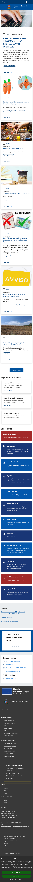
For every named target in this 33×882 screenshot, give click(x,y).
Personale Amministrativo (11, 733)
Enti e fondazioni (8, 728)
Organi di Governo (9, 720)
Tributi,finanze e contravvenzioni (15, 768)
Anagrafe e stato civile (10, 743)
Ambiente (9, 771)
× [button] (31, 858)
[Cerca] (30, 7)
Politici (5, 731)
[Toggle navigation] (3, 7)
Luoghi (5, 800)
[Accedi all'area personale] (26, 2)
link (2, 869)
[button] (16, 879)
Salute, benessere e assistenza (14, 776)
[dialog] (16, 869)
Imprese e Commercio (9, 751)
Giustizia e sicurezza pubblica (14, 766)
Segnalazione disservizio (10, 841)
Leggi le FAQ (7, 843)
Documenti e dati (8, 736)
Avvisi (7, 34)
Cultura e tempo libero (10, 746)
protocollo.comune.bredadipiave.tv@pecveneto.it (15, 826)
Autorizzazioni (10, 778)
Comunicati (7, 790)
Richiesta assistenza (9, 846)
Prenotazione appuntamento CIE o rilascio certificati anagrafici (15, 837)
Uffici (5, 726)
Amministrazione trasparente (12, 853)
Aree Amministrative (9, 723)
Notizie (8, 144)
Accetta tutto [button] (16, 872)
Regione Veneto (6, 2)
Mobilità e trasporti (9, 756)
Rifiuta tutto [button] (16, 876)
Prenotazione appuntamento (11, 834)
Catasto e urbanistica (9, 753)
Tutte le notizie (16, 370)
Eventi (5, 803)
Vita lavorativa (8, 748)
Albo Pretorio (7, 856)
